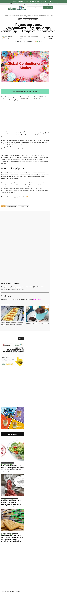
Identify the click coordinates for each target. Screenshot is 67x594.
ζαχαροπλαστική (11, 206)
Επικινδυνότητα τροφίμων (9, 498)
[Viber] (48, 215)
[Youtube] (50, 1)
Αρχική (6, 15)
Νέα (10, 15)
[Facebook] (42, 1)
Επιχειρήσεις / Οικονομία (19, 15)
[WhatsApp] (28, 215)
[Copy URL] (52, 215)
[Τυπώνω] (44, 215)
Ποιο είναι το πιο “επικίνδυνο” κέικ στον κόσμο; (37, 323)
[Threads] (52, 1)
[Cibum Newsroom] (4, 37)
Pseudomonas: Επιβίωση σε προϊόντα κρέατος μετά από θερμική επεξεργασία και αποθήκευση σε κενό (12, 324)
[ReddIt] (36, 215)
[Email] (40, 215)
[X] (20, 215)
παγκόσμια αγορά (23, 206)
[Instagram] (44, 1)
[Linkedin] (46, 1)
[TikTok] (48, 1)
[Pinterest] (24, 215)
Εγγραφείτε (17, 287)
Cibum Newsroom (11, 37)
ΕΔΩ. (27, 197)
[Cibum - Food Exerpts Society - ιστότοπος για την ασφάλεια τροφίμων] (17, 8)
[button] (62, 7)
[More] (56, 215)
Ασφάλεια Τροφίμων (7, 463)
